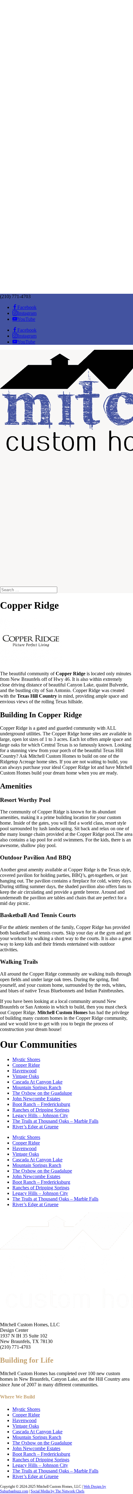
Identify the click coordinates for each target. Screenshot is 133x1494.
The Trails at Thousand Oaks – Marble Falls (55, 1121)
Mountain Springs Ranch (36, 1087)
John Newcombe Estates (36, 1098)
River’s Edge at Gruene (35, 1126)
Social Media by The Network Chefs (57, 1491)
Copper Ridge (26, 1065)
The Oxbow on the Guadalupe (42, 1093)
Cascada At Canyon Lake (37, 1081)
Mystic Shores (26, 1059)
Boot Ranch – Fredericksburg (41, 1104)
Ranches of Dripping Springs (40, 1109)
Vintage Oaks (25, 1076)
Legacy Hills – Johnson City (40, 1115)
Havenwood (24, 1070)
